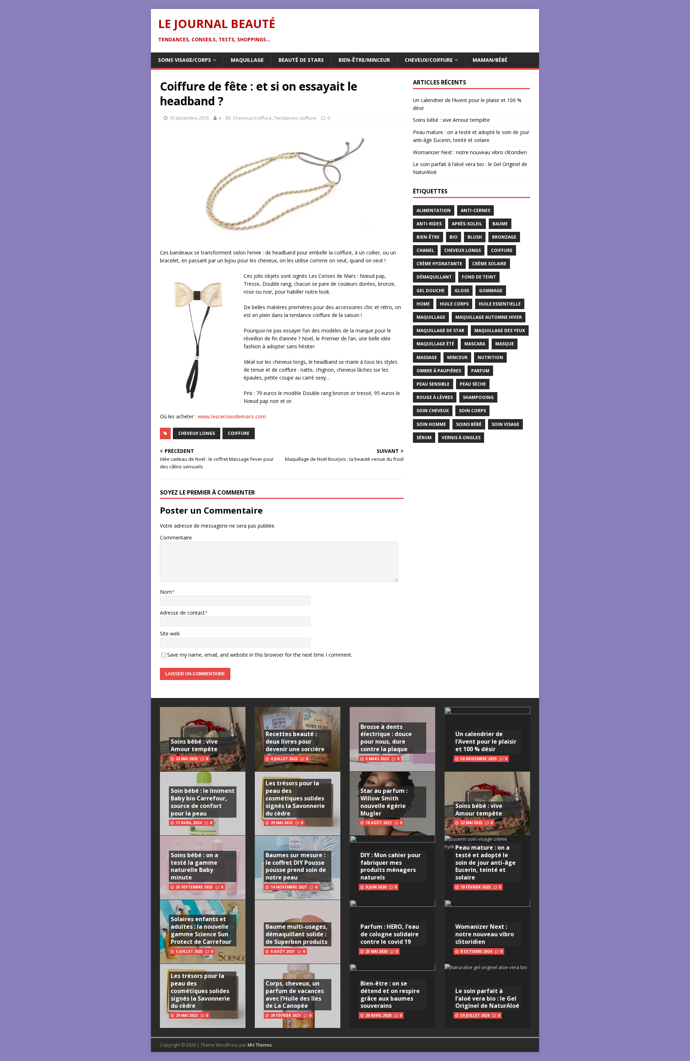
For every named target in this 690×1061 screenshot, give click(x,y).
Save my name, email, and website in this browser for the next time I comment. (259, 654)
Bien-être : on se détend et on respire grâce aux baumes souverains (390, 994)
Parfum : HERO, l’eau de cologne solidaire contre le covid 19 (389, 934)
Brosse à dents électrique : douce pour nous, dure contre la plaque (386, 738)
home (423, 304)
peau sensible (433, 384)
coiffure (238, 433)
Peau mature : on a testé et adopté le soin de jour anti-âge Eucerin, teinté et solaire (485, 862)
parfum (480, 371)
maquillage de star (440, 330)
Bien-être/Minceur (364, 59)
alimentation (434, 210)
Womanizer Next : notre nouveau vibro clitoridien (470, 152)
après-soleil (467, 224)
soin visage (505, 424)
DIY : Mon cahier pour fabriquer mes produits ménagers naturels (390, 866)
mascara (474, 344)
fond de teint (479, 277)
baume (500, 224)
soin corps (472, 411)
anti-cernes (475, 210)
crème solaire (489, 264)
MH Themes (260, 1045)
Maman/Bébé (490, 59)
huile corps (454, 304)
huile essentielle (500, 304)
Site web (170, 633)
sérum (424, 438)
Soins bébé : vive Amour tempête (451, 119)
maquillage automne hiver (488, 317)
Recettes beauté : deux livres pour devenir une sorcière (295, 741)
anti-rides (429, 224)
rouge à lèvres (435, 397)
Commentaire (176, 537)
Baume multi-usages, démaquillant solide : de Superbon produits (296, 934)
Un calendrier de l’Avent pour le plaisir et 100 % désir (485, 741)
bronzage (504, 237)
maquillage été (435, 344)
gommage (490, 291)
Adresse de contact (182, 612)
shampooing (478, 397)
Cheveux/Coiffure (429, 59)
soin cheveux (433, 411)
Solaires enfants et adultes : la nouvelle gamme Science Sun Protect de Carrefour (201, 930)
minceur (457, 357)
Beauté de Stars (301, 59)
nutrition (490, 357)
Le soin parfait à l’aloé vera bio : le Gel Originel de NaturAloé (487, 998)
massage (427, 357)
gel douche (431, 291)
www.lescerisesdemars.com (232, 416)
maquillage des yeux (499, 330)
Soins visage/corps (184, 59)
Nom (166, 591)
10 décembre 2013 (189, 118)
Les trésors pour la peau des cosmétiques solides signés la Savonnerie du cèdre (200, 991)
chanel (425, 250)
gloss (462, 291)
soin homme (431, 424)
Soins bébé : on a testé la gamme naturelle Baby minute (194, 866)
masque (504, 344)
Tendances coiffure (295, 118)
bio (453, 237)
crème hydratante (439, 264)
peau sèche (473, 384)
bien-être (428, 237)
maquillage (431, 317)
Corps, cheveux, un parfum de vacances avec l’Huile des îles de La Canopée (295, 994)
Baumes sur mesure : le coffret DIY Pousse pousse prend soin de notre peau (296, 866)
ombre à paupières (439, 371)
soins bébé (469, 424)
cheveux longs (196, 433)
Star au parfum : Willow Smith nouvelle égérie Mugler (384, 802)
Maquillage (247, 59)
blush (475, 237)
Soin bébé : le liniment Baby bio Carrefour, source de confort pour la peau (203, 802)
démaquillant (434, 277)
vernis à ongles (461, 438)
